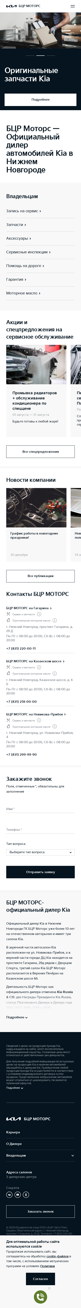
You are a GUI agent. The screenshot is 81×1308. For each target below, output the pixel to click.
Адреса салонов (19, 1172)
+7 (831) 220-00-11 (21, 649)
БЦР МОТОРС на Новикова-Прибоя (34, 714)
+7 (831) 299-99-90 (21, 755)
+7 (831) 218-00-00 (21, 702)
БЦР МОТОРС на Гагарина (27, 608)
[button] (30, 55)
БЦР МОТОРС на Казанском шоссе (33, 661)
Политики (47, 1266)
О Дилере (14, 1144)
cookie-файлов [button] (58, 1256)
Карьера (13, 1132)
